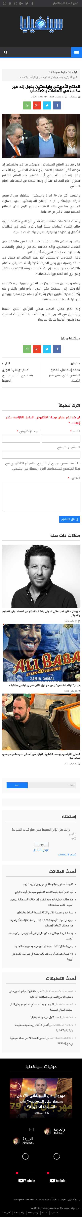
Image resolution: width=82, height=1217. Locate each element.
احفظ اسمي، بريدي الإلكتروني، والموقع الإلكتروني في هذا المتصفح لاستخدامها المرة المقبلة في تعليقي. (42, 465)
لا (72, 839)
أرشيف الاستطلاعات (67, 854)
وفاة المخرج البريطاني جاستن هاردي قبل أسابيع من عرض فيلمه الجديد (41, 935)
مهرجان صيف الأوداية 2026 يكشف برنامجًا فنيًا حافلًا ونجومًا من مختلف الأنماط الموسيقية (41, 922)
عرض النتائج (41, 850)
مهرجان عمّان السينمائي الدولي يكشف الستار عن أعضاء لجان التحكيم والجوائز (41, 613)
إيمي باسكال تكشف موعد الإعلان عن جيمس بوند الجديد (44, 946)
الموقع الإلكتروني (68, 447)
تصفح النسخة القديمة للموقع (65, 3)
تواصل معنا (19, 1212)
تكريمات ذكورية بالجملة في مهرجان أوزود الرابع (48, 884)
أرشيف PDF (33, 1212)
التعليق (74, 478)
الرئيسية (73, 72)
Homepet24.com (50, 1208)
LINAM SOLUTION (35, 1199)
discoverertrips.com (70, 1208)
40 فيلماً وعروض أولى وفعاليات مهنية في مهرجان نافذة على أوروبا (42, 956)
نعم (71, 834)
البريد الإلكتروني (28, 431)
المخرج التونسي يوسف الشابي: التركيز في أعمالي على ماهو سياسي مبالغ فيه (41, 756)
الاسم (75, 431)
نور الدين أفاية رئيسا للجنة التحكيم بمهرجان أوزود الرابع (44, 892)
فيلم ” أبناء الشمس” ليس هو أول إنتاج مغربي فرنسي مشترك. (44, 685)
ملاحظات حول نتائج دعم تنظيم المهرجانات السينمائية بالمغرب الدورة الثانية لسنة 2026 (41, 902)
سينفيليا (73, 96)
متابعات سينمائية (59, 72)
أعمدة (44, 1212)
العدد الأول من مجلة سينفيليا (45, 1017)
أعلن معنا (6, 1212)
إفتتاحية (54, 1212)
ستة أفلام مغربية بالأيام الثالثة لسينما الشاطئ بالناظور (45, 912)
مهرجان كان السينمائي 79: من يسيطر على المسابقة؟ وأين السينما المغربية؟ (41, 1102)
